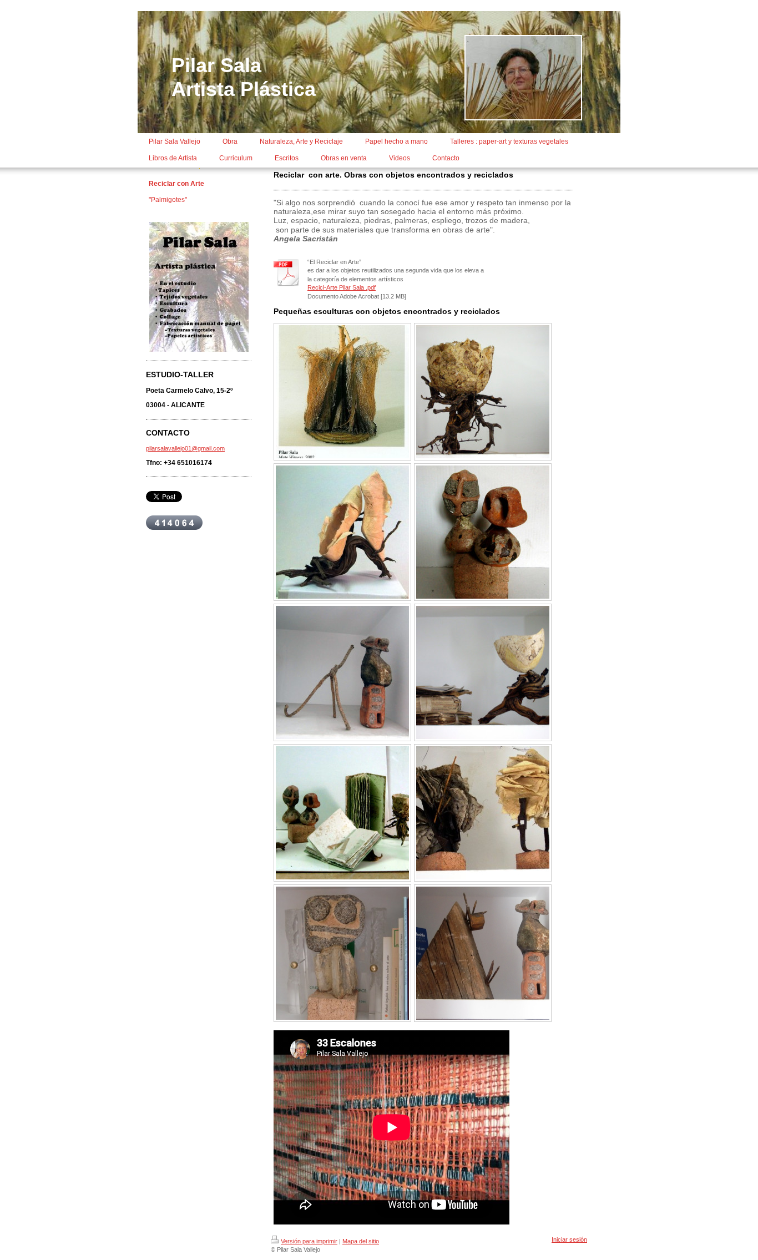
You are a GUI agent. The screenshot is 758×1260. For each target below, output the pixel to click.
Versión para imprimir (309, 1241)
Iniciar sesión (569, 1239)
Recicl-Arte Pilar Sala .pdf (341, 287)
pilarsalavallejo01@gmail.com (185, 448)
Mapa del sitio (360, 1241)
